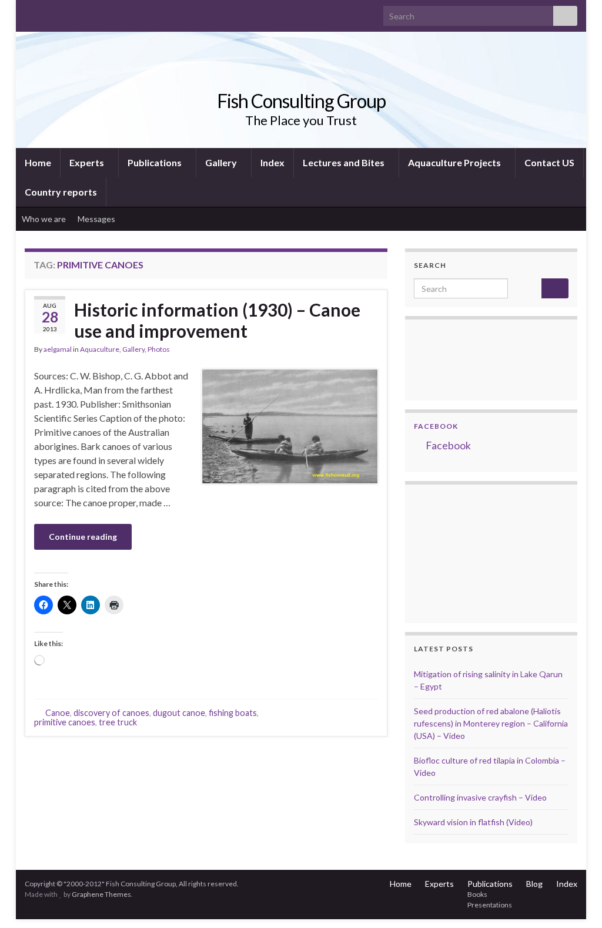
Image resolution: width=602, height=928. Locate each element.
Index (272, 162)
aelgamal (58, 349)
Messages (97, 219)
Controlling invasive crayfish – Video (480, 797)
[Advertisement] (472, 552)
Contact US (549, 162)
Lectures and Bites (344, 162)
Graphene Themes (101, 894)
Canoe (57, 713)
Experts (87, 162)
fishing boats (233, 713)
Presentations (489, 904)
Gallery (222, 162)
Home (38, 162)
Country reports (61, 191)
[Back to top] (575, 901)
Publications (155, 162)
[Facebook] (49, 12)
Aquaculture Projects (455, 162)
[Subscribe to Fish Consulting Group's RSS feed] (30, 12)
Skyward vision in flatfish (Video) (473, 822)
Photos (159, 349)
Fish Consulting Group (301, 100)
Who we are (44, 219)
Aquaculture (99, 349)
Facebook (436, 426)
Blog (534, 884)
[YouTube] (67, 12)
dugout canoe (179, 713)
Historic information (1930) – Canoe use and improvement (217, 320)
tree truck (118, 722)
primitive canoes (64, 722)
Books (477, 894)
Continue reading (83, 537)
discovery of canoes (111, 713)
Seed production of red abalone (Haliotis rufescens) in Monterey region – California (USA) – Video (491, 723)
